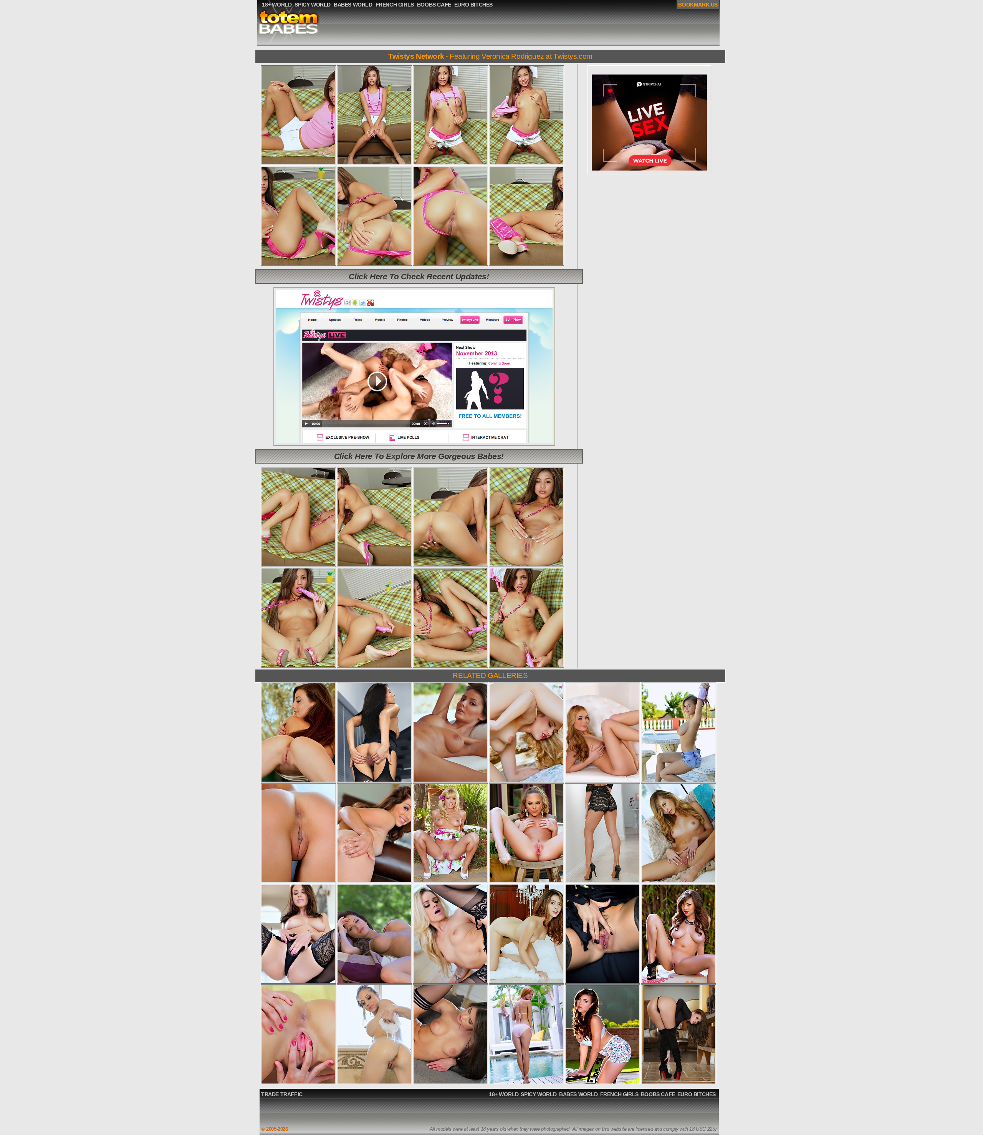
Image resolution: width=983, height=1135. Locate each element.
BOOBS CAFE (658, 1094)
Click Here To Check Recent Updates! (419, 276)
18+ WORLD (503, 1094)
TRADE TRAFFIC (282, 1094)
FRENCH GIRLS (619, 1094)
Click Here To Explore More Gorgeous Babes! (419, 456)
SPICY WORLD (539, 1094)
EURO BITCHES (696, 1094)
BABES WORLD (578, 1094)
